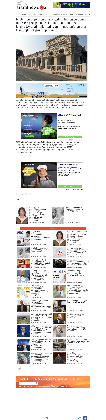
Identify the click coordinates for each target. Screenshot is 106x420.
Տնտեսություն (56, 14)
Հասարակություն (44, 14)
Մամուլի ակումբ (84, 14)
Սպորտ (72, 14)
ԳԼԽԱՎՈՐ (24, 379)
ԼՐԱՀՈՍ (53, 228)
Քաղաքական (26, 14)
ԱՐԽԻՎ (77, 379)
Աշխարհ (66, 14)
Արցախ (34, 14)
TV (76, 14)
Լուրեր (18, 14)
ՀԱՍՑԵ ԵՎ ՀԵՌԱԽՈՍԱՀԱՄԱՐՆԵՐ (50, 379)
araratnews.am (60, 397)
